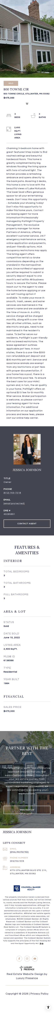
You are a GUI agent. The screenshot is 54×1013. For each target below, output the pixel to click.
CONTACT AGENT (27, 524)
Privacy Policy (39, 993)
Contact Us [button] (27, 810)
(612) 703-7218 (12, 493)
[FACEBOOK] (19, 958)
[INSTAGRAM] (27, 958)
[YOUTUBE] (35, 958)
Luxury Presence (27, 978)
